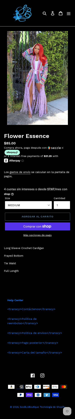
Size (7, 198)
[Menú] (69, 13)
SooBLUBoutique (29, 407)
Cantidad (59, 198)
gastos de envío (20, 172)
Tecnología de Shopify (52, 407)
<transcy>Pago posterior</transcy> (32, 342)
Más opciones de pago (37, 235)
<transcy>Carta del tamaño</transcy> (34, 352)
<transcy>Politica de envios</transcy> (34, 333)
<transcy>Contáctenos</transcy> (31, 309)
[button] (37, 151)
